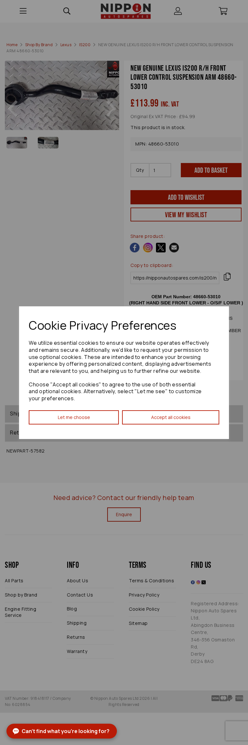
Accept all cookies (171, 417)
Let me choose (74, 417)
